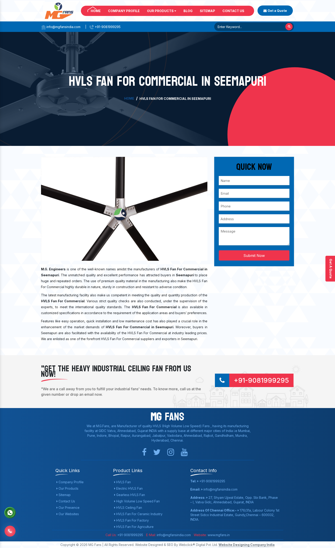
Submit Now (254, 255)
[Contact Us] (10, 527)
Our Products (160, 11)
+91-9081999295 (107, 27)
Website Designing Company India (247, 545)
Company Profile (124, 11)
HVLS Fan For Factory (132, 520)
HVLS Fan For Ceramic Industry (138, 514)
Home (96, 11)
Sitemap (207, 11)
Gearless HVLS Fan (130, 495)
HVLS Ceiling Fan (128, 507)
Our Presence (69, 507)
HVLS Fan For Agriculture (134, 527)
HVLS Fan (123, 482)
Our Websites (68, 514)
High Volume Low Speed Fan (137, 501)
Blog (188, 11)
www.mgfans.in (218, 535)
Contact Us (233, 11)
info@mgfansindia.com (63, 27)
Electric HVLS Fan (129, 488)
